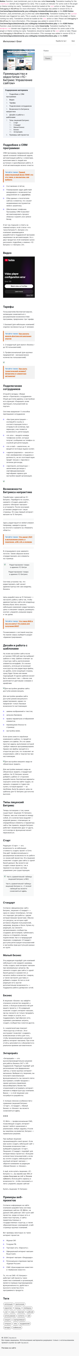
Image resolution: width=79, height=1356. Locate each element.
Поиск (46, 51)
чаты (15, 1323)
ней (28, 1316)
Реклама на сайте (9, 1348)
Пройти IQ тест (61, 41)
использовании (10, 1316)
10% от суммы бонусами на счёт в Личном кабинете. (17, 1176)
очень (13, 1312)
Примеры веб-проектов (19, 135)
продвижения (25, 1323)
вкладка (7, 1327)
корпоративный (18, 1320)
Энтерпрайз (18, 132)
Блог (73, 41)
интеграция (9, 1304)
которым (8, 1323)
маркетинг (8, 1308)
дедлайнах (26, 195)
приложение (19, 1304)
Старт (16, 123)
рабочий (30, 1312)
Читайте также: (19, 176)
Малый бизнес (19, 127)
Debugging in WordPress (9, 9)
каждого (8, 1320)
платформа (27, 1308)
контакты (21, 1316)
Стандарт (17, 125)
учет (6, 1312)
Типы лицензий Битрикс (19, 120)
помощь (18, 1308)
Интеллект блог (12, 41)
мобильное (17, 1327)
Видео (11, 100)
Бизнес (16, 130)
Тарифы (12, 103)
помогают (21, 1312)
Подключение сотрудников (20, 106)
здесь (17, 1111)
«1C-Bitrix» (24, 1210)
